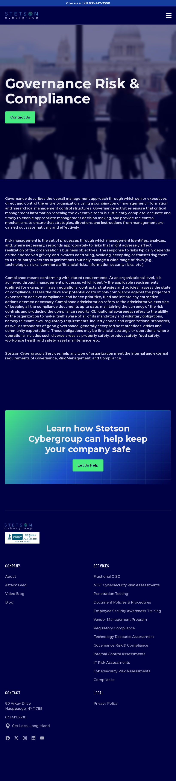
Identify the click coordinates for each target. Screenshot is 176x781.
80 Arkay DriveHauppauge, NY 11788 (23, 706)
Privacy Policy (106, 703)
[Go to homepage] (88, 526)
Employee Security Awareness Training (127, 611)
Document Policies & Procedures (122, 602)
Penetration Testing (111, 594)
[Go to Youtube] (42, 738)
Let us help (88, 465)
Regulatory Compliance (114, 628)
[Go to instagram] (24, 738)
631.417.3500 (15, 717)
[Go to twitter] (16, 738)
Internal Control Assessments (120, 654)
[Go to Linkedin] (33, 738)
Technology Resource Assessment (124, 637)
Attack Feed (16, 585)
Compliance (104, 680)
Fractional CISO (107, 577)
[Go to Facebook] (7, 738)
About (10, 577)
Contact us (20, 117)
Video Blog (14, 594)
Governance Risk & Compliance (121, 645)
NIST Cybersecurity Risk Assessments (127, 585)
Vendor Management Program (120, 620)
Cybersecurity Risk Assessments (122, 671)
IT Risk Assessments (112, 663)
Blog (9, 602)
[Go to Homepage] (25, 16)
